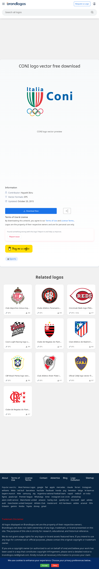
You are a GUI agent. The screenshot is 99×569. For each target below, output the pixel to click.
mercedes (61, 487)
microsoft (75, 500)
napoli (70, 493)
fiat (46, 487)
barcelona (30, 490)
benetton (72, 490)
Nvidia (21, 506)
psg (64, 490)
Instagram (86, 487)
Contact (43, 478)
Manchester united (28, 500)
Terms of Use (51, 221)
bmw (47, 497)
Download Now (32, 211)
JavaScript (13, 497)
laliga (80, 490)
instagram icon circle (60, 497)
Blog (65, 478)
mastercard (52, 503)
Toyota (29, 506)
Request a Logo (82, 4)
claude (70, 487)
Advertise (55, 478)
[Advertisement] (49, 39)
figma (4, 497)
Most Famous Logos (26, 487)
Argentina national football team (51, 493)
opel (83, 500)
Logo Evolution (75, 479)
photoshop (76, 497)
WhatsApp (38, 497)
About (5, 478)
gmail (43, 506)
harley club (52, 500)
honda (58, 490)
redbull (78, 493)
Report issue (14, 237)
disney (36, 506)
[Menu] (3, 3)
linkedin (5, 506)
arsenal (84, 503)
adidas (89, 500)
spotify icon (64, 500)
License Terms (28, 479)
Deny (55, 565)
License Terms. (67, 221)
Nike (19, 493)
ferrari (77, 487)
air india (86, 493)
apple (52, 487)
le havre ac (89, 490)
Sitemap (90, 478)
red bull (20, 490)
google (40, 487)
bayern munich (8, 493)
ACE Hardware (65, 503)
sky (34, 493)
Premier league (25, 497)
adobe (76, 503)
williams (5, 490)
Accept (44, 565)
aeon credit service (10, 500)
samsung (27, 493)
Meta (13, 490)
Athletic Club (39, 503)
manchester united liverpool (20, 503)
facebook (50, 490)
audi (4, 503)
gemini (14, 506)
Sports (12, 259)
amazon (42, 500)
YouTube (40, 490)
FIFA (91, 503)
